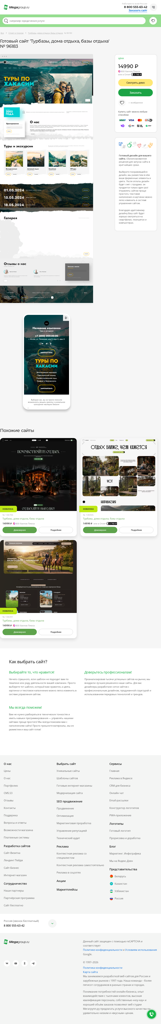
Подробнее (55, 530)
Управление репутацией (72, 830)
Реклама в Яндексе (120, 778)
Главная (114, 771)
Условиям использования (141, 950)
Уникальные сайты (68, 771)
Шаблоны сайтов (67, 778)
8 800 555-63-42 (135, 7)
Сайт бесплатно (13, 905)
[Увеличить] (71, 497)
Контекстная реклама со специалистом (72, 855)
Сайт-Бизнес (11, 868)
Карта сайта (90, 972)
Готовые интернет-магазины (74, 785)
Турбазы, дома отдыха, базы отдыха (23, 518)
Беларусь (120, 876)
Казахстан (121, 883)
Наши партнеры (14, 890)
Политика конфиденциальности (102, 967)
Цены (7, 771)
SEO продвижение (69, 801)
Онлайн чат (116, 793)
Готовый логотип (120, 830)
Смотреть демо (135, 82)
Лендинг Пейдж (13, 860)
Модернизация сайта (70, 793)
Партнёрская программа (19, 898)
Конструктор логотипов (124, 808)
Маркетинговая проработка (74, 823)
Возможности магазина (18, 830)
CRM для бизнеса (119, 785)
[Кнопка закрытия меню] (158, 2)
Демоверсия (19, 530)
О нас (7, 778)
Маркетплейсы (67, 889)
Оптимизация (65, 816)
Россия (119, 898)
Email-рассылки (118, 800)
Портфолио (11, 785)
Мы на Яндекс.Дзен (121, 861)
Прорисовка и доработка (124, 838)
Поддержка (11, 815)
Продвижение (65, 808)
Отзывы (8, 800)
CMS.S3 (8, 793)
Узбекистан (122, 891)
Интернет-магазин (15, 875)
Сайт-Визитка (12, 853)
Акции (61, 881)
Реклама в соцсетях (69, 872)
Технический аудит (68, 838)
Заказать (136, 92)
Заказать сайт (138, 10)
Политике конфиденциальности (102, 950)
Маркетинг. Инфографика (125, 853)
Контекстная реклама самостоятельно (80, 865)
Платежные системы (16, 837)
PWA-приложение (120, 815)
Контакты (10, 808)
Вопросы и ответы (15, 822)
